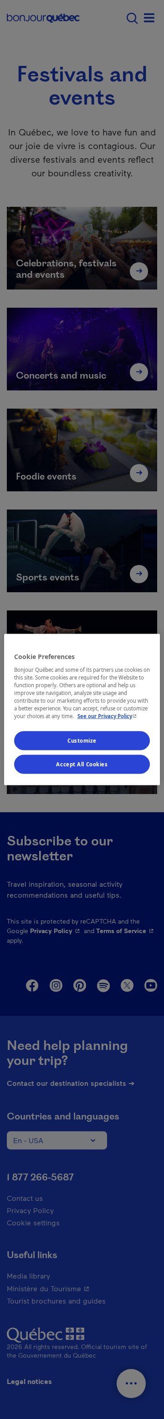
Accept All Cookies (82, 764)
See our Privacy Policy (107, 716)
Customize (82, 740)
